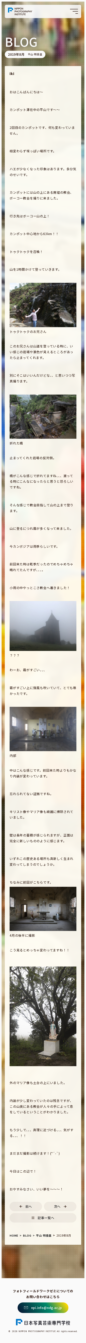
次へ (57, 1206)
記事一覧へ (46, 1217)
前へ (28, 1206)
